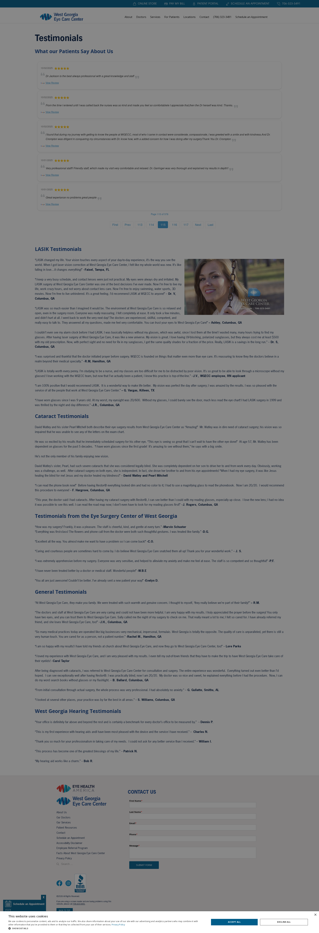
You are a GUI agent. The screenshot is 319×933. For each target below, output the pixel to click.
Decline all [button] (284, 922)
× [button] (315, 915)
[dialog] (159, 922)
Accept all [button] (234, 922)
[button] (106, 928)
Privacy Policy (118, 924)
